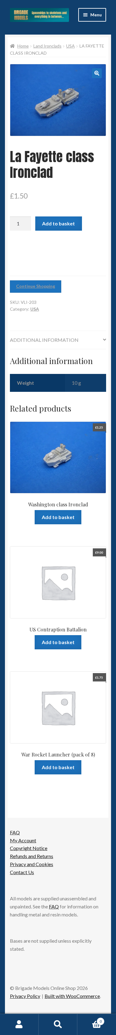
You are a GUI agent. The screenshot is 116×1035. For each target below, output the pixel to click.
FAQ (15, 832)
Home (23, 45)
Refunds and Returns (31, 856)
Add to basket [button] (58, 517)
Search (58, 1024)
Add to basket (58, 223)
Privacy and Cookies (31, 864)
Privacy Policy (25, 996)
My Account (23, 840)
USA (70, 45)
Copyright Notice (28, 848)
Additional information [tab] (44, 340)
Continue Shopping (35, 286)
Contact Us (22, 872)
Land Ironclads (47, 45)
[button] (97, 73)
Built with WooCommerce (72, 996)
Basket (89, 1019)
